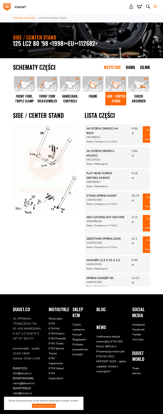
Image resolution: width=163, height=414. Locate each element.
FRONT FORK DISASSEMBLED (47, 98)
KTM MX (54, 328)
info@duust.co (22, 373)
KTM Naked (56, 368)
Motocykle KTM (55, 321)
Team (135, 368)
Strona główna (24, 18)
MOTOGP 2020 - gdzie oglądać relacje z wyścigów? (111, 366)
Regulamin (79, 339)
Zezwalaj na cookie (43, 405)
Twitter (136, 334)
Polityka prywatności (80, 346)
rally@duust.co (22, 393)
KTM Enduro (57, 333)
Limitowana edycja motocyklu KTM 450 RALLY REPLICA (109, 341)
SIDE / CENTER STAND (116, 98)
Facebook (138, 329)
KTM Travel (56, 343)
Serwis (136, 373)
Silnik (145, 67)
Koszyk (77, 334)
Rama (130, 67)
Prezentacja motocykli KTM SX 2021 (110, 353)
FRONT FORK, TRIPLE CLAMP (24, 98)
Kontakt (20, 7)
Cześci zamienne (79, 327)
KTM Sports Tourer (56, 350)
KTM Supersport (56, 375)
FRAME (93, 96)
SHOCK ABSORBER (139, 98)
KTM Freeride (57, 338)
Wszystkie (112, 67)
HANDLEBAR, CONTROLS (70, 98)
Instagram (138, 325)
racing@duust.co (24, 383)
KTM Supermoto (56, 360)
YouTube (138, 339)
